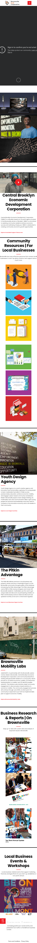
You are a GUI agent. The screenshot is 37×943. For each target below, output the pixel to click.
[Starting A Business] (18, 328)
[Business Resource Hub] (18, 383)
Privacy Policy (25, 941)
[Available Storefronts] (18, 408)
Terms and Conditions (14, 941)
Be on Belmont (13, 919)
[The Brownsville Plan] (18, 790)
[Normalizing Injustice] (18, 755)
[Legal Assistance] (18, 303)
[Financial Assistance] (18, 277)
